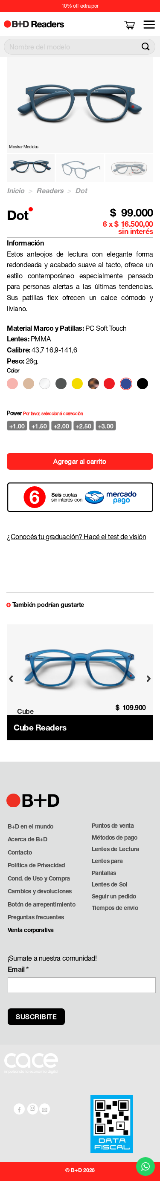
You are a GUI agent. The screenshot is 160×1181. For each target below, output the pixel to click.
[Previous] (11, 679)
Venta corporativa (31, 930)
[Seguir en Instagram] (32, 1109)
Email (18, 969)
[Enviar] (145, 46)
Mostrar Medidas (23, 146)
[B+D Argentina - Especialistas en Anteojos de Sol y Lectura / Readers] (39, 24)
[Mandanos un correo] (44, 1109)
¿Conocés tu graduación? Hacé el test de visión (76, 536)
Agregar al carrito (79, 461)
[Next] (149, 679)
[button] (130, 24)
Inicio (15, 190)
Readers (50, 190)
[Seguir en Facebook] (19, 1109)
